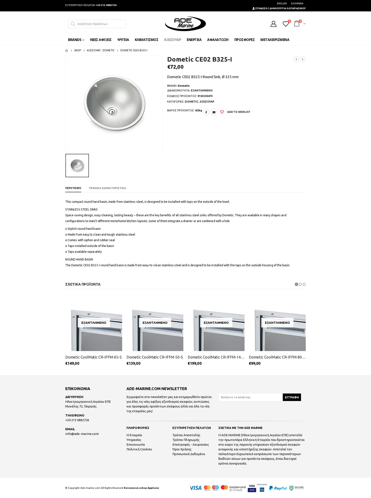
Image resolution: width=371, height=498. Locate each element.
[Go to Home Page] (66, 50)
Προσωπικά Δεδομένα (188, 454)
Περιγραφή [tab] (73, 187)
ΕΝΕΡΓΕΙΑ (194, 39)
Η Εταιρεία (134, 435)
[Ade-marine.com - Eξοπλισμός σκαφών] (185, 24)
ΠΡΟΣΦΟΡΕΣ (244, 39)
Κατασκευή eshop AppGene (141, 487)
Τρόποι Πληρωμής (185, 440)
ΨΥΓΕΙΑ (123, 39)
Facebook (206, 112)
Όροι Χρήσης (182, 449)
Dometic (191, 101)
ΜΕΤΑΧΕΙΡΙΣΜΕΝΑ (274, 39)
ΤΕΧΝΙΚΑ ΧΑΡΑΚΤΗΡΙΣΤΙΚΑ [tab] (107, 187)
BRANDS (74, 39)
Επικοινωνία (135, 444)
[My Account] (273, 23)
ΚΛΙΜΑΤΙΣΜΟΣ (146, 39)
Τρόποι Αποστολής (186, 435)
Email (213, 112)
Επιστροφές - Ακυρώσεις (190, 444)
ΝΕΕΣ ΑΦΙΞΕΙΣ (101, 39)
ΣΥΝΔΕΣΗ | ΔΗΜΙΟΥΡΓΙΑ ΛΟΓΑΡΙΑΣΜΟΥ (280, 8)
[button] (296, 284)
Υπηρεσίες (133, 440)
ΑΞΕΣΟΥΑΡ (172, 39)
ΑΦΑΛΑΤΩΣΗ (218, 39)
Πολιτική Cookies (139, 449)
